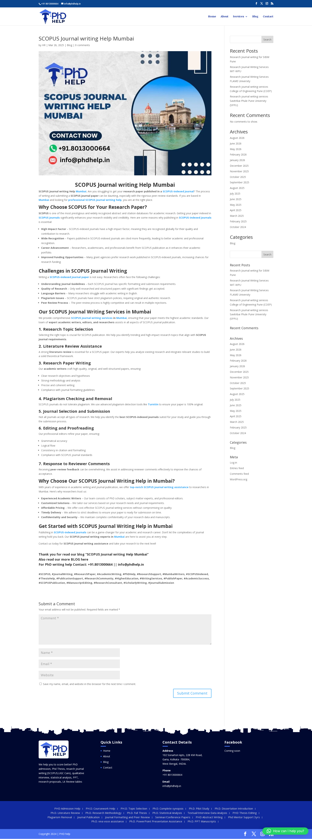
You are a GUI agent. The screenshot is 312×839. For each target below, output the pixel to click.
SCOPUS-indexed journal (178, 191)
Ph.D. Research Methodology (103, 813)
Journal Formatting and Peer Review (127, 817)
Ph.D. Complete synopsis (168, 808)
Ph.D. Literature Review (65, 813)
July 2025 (235, 193)
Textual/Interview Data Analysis (207, 813)
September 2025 (239, 182)
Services (238, 16)
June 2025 (235, 199)
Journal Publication (88, 817)
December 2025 (239, 165)
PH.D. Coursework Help (100, 808)
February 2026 (238, 154)
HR (44, 45)
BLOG (75, 559)
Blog (255, 16)
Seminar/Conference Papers (172, 817)
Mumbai (81, 191)
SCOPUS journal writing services (91, 318)
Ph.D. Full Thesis (137, 813)
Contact (268, 16)
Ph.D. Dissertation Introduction (234, 808)
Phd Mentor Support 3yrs (244, 817)
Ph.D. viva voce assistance (107, 821)
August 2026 (237, 138)
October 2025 (238, 177)
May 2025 (235, 204)
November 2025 (239, 171)
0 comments (82, 45)
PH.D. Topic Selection (134, 808)
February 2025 (238, 221)
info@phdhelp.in (171, 786)
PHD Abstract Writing (209, 817)
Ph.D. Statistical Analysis (167, 813)
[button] (285, 831)
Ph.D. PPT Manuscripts (202, 821)
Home (212, 16)
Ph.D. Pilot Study (199, 808)
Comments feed (239, 473)
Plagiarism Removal (59, 817)
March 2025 (237, 215)
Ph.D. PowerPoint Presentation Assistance (155, 821)
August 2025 (237, 188)
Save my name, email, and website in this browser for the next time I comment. (89, 684)
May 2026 (235, 149)
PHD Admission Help (67, 808)
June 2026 (235, 143)
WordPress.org (238, 479)
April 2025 (235, 210)
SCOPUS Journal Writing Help (112, 481)
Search (267, 39)
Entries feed (237, 468)
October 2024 (238, 227)
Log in (233, 462)
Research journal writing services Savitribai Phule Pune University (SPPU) (249, 101)
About (224, 16)
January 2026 (237, 160)
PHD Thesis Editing (245, 813)
